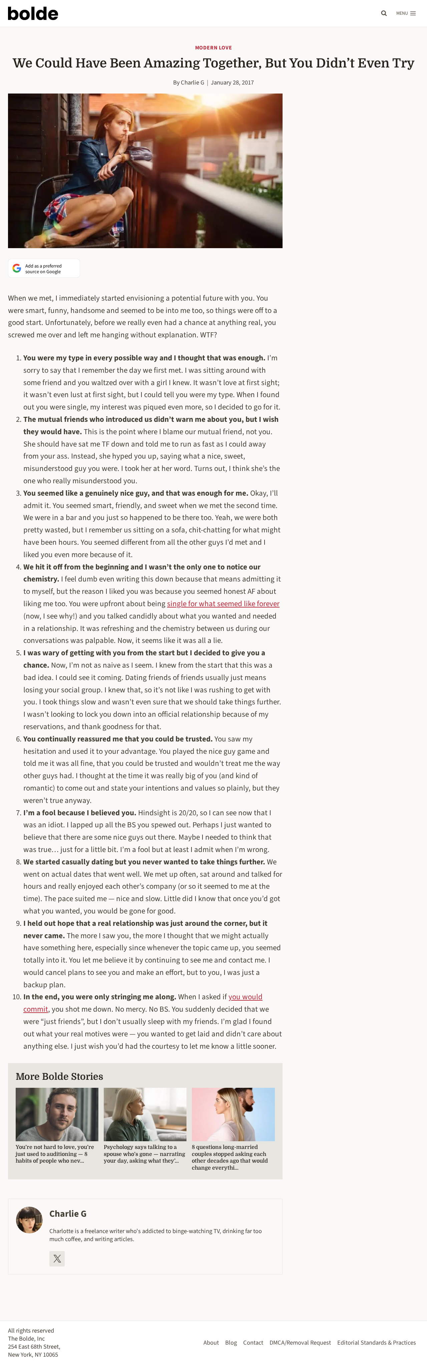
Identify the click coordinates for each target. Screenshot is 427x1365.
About (211, 1342)
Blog (231, 1342)
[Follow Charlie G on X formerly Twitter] (57, 1258)
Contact (253, 1342)
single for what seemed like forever (223, 603)
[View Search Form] (384, 13)
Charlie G (192, 82)
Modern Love (213, 47)
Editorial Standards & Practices (376, 1342)
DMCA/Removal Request (300, 1342)
